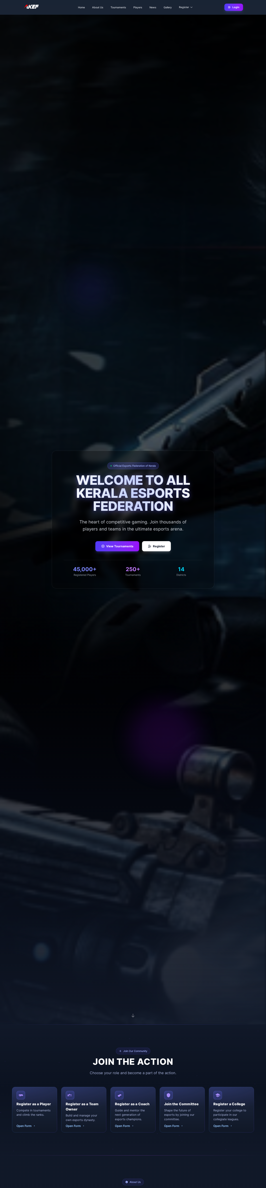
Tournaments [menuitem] (118, 7)
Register (159, 546)
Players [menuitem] (137, 7)
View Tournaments (119, 546)
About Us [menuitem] (97, 7)
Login (235, 7)
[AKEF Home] (31, 7)
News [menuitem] (152, 7)
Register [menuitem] (184, 7)
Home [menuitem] (81, 7)
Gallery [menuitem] (168, 7)
